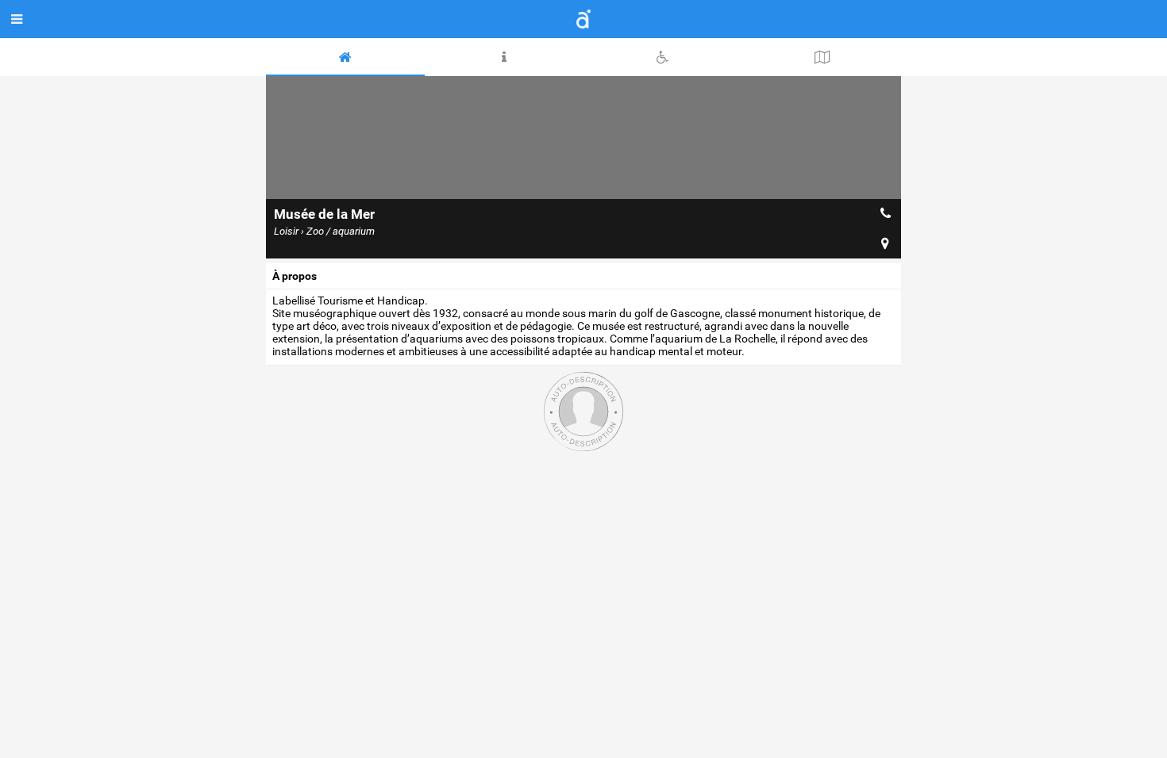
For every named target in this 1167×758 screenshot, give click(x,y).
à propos (294, 276)
